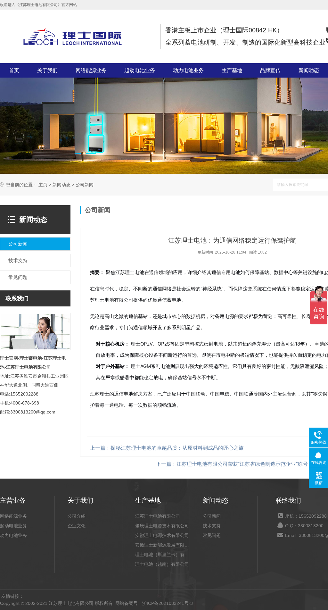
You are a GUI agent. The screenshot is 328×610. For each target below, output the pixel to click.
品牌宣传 (270, 70)
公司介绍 (77, 516)
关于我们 (47, 70)
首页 (14, 70)
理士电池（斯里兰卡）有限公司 (162, 554)
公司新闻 (85, 184)
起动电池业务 (139, 70)
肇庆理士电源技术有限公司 (162, 525)
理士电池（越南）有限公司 (162, 564)
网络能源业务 (91, 70)
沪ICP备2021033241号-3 (167, 603)
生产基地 (232, 70)
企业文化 (77, 525)
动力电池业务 (188, 70)
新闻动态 (309, 70)
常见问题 (212, 535)
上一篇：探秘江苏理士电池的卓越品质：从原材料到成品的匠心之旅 (167, 448)
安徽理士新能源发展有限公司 (162, 544)
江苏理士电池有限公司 (157, 516)
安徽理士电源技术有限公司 (162, 535)
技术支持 (212, 525)
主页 (42, 184)
